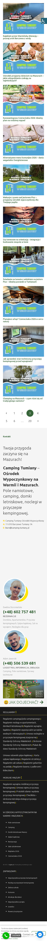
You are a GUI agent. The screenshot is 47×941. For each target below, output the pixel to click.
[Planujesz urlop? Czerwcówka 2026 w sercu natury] (23, 288)
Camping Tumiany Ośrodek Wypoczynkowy (25, 521)
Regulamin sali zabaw (12, 763)
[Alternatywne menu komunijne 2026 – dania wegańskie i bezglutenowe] (23, 126)
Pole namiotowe (14, 823)
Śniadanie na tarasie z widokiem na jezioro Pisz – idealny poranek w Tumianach (23, 280)
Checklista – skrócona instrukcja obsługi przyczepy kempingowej (20, 799)
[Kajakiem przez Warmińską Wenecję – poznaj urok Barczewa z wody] (23, 5)
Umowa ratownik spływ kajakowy (17, 755)
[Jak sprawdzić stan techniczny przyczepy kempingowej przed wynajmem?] (23, 327)
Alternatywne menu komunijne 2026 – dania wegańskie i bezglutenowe (23, 158)
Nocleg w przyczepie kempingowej (21, 883)
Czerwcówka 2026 (15, 856)
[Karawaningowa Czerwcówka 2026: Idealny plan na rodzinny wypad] (23, 86)
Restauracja (12, 842)
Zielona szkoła (13, 887)
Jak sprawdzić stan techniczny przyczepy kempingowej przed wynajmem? (22, 360)
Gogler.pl (11, 864)
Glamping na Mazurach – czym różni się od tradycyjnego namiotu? (22, 399)
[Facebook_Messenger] (40, 934)
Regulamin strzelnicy (31, 759)
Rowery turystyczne (15, 911)
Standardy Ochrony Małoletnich (17, 741)
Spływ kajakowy (14, 837)
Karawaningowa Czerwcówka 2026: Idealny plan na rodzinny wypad (23, 119)
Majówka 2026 (13, 851)
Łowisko (11, 907)
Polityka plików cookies (9, 938)
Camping (11, 827)
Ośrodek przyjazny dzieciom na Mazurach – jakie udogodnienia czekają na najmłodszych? (23, 78)
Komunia (11, 892)
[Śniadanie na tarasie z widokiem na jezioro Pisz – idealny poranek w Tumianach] (23, 248)
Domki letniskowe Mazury (17, 832)
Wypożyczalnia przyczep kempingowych (22, 878)
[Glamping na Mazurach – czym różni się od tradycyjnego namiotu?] (23, 367)
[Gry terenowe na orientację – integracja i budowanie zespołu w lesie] (23, 208)
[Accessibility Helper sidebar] (44, 21)
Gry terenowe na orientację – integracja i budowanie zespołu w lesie (21, 240)
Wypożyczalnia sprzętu (16, 902)
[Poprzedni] (6, 413)
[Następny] (37, 421)
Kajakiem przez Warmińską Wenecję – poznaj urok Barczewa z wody (20, 37)
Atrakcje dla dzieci (15, 897)
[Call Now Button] (6, 935)
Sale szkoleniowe (14, 846)
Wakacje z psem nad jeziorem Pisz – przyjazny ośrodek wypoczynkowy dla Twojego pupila (20, 199)
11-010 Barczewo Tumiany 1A (19, 524)
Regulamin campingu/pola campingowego (21, 719)
